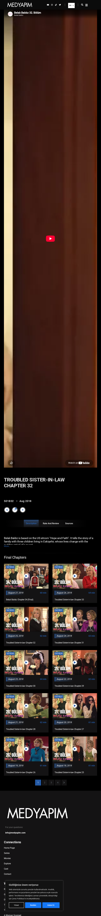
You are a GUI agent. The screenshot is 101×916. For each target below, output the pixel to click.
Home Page (9, 848)
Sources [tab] (69, 523)
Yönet (16, 905)
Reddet (33, 905)
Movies (7, 858)
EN (70, 5)
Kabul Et (50, 905)
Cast (6, 869)
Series (7, 853)
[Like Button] (15, 510)
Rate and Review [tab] (51, 523)
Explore (7, 863)
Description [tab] (31, 523)
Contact (7, 874)
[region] (34, 896)
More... (7, 546)
